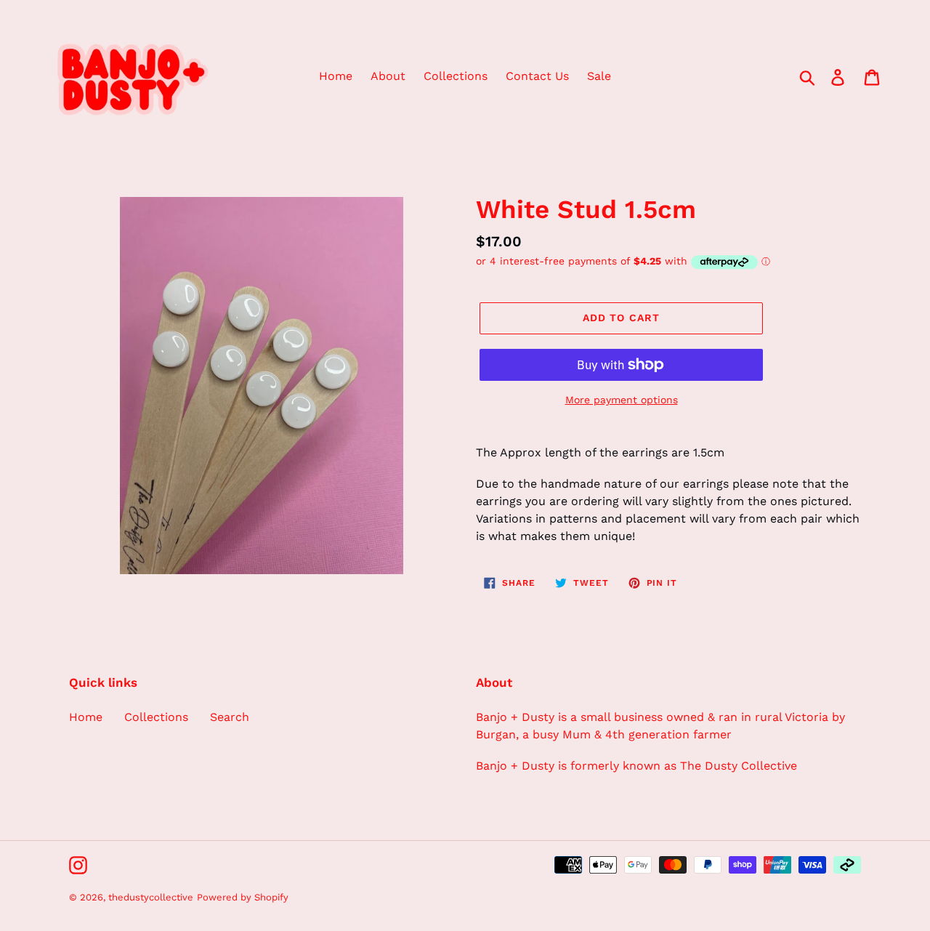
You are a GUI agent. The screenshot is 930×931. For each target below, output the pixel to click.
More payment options (621, 400)
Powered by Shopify (242, 897)
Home (85, 717)
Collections (156, 717)
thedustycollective (150, 897)
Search (229, 717)
